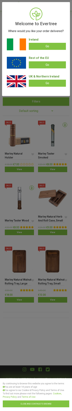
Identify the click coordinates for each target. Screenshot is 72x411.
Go (47, 46)
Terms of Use (28, 397)
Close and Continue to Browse (36, 404)
